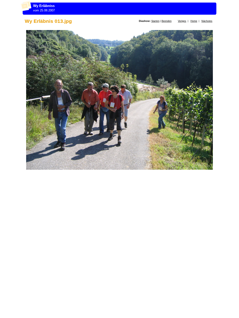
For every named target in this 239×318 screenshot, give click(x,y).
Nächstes (206, 21)
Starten (155, 21)
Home (193, 21)
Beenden (167, 21)
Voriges (182, 21)
